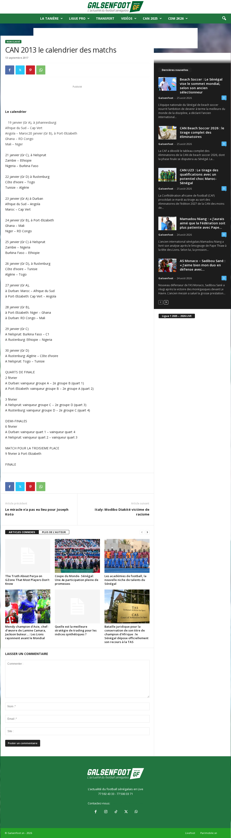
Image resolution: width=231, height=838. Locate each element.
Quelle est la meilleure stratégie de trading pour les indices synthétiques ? (76, 630)
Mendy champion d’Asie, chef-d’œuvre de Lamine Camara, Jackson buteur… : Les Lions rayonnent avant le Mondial (27, 632)
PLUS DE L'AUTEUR (54, 532)
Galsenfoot (165, 98)
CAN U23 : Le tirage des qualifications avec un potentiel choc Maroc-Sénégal (199, 176)
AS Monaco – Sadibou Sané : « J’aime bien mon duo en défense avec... (202, 265)
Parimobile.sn (208, 833)
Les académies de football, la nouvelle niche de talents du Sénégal (125, 580)
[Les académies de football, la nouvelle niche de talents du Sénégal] (127, 556)
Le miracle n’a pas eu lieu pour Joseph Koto (36, 511)
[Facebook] (9, 69)
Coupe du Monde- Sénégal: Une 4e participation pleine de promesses (76, 580)
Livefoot (190, 833)
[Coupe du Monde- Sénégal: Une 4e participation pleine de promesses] (77, 556)
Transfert (105, 18)
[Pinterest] (30, 69)
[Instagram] (106, 812)
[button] (224, 18)
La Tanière (49, 18)
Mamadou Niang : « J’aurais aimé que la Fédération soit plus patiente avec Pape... (202, 223)
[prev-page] (142, 532)
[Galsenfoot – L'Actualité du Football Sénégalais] (115, 7)
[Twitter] (20, 69)
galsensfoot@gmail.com (127, 803)
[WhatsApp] (40, 69)
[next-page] (147, 532)
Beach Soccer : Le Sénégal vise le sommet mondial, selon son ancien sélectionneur (201, 85)
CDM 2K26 (176, 18)
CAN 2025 (150, 18)
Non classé (13, 41)
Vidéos (126, 18)
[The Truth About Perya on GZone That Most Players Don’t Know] (27, 556)
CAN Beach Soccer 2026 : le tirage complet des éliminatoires (202, 132)
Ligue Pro (77, 18)
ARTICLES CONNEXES (22, 532)
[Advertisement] (77, 97)
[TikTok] (116, 812)
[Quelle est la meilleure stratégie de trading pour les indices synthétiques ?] (77, 606)
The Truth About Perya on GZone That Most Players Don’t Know (27, 580)
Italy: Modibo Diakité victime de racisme (122, 511)
